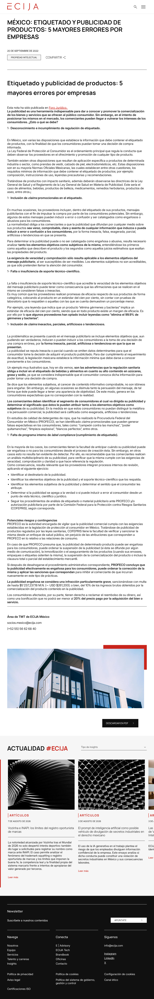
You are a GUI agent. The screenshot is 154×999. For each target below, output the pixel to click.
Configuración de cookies (119, 974)
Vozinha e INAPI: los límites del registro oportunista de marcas (41, 829)
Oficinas (61, 959)
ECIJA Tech (63, 950)
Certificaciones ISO (19, 988)
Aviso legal (13, 979)
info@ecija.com (113, 945)
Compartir (54, 57)
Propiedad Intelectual (24, 57)
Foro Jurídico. (58, 107)
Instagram (110, 953)
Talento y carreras (18, 959)
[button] (135, 7)
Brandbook (62, 954)
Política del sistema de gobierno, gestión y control (75, 981)
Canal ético (111, 979)
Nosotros (12, 945)
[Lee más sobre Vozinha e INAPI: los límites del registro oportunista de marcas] (41, 785)
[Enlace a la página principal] (22, 7)
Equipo (11, 950)
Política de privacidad (20, 974)
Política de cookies (67, 974)
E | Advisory (63, 945)
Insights (12, 963)
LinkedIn (109, 958)
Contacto (61, 963)
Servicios (12, 954)
